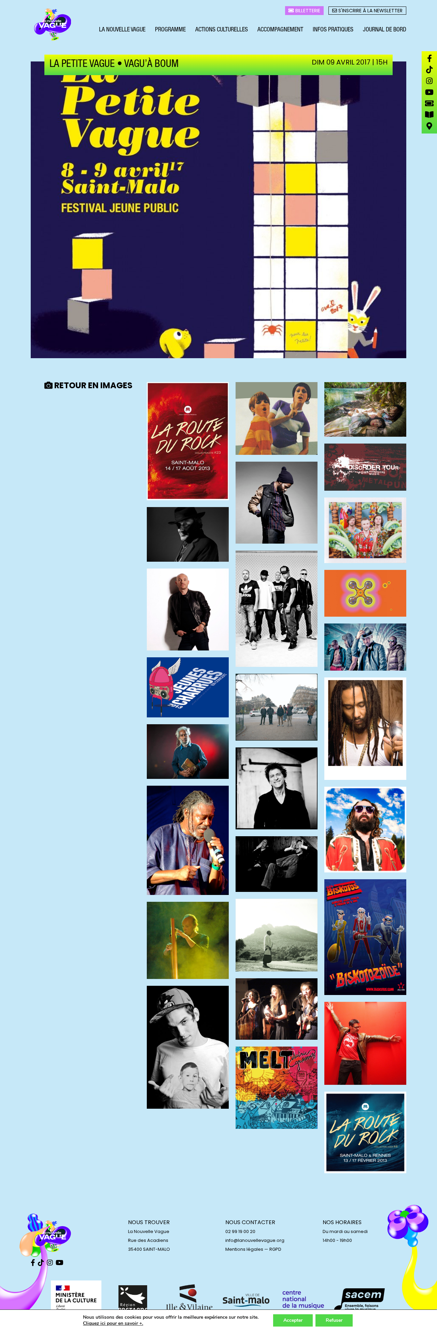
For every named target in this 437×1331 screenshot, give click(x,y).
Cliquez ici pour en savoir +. (113, 1323)
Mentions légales (244, 1249)
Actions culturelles (221, 30)
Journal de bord (384, 30)
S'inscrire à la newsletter (370, 10)
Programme (170, 30)
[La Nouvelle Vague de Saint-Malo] (53, 25)
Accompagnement (280, 30)
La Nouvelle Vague (122, 30)
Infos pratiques (333, 30)
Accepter (292, 1320)
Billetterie (307, 10)
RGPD (275, 1249)
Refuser (334, 1320)
